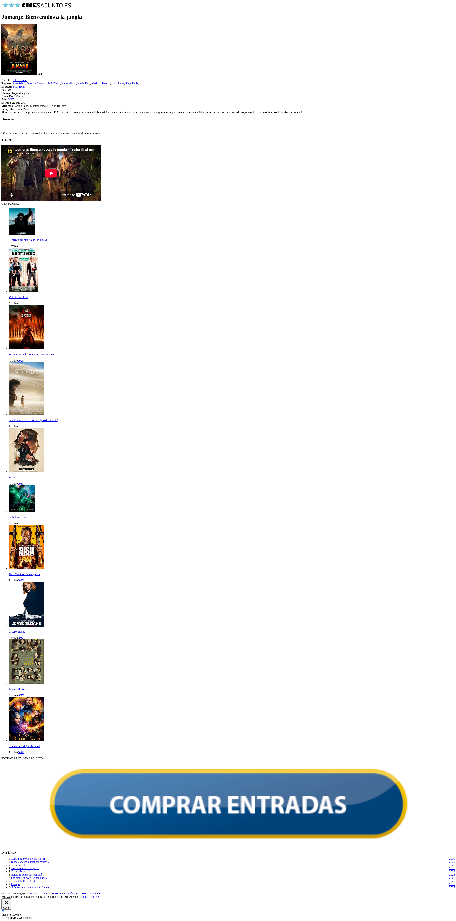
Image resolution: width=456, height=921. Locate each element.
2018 (21, 695)
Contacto (95, 893)
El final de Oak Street (23, 881)
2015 (21, 483)
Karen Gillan (68, 83)
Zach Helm (19, 86)
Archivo (44, 893)
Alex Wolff (19, 83)
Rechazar (84, 896)
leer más (94, 896)
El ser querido (18, 865)
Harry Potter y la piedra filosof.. (28, 858)
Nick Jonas (118, 83)
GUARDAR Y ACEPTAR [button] (16, 917)
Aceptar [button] (73, 896)
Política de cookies (77, 893)
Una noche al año (20, 871)
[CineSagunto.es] (37, 8)
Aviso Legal (58, 893)
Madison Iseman (101, 83)
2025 (21, 580)
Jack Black (54, 83)
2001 (452, 858)
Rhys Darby (132, 83)
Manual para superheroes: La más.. (31, 887)
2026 (21, 360)
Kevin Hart (83, 83)
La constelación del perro (25, 868)
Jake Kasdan (20, 80)
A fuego (15, 884)
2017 (11, 99)
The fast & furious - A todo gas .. (29, 877)
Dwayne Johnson (36, 83)
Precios (33, 893)
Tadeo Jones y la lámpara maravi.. (30, 861)
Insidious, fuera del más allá (26, 874)
